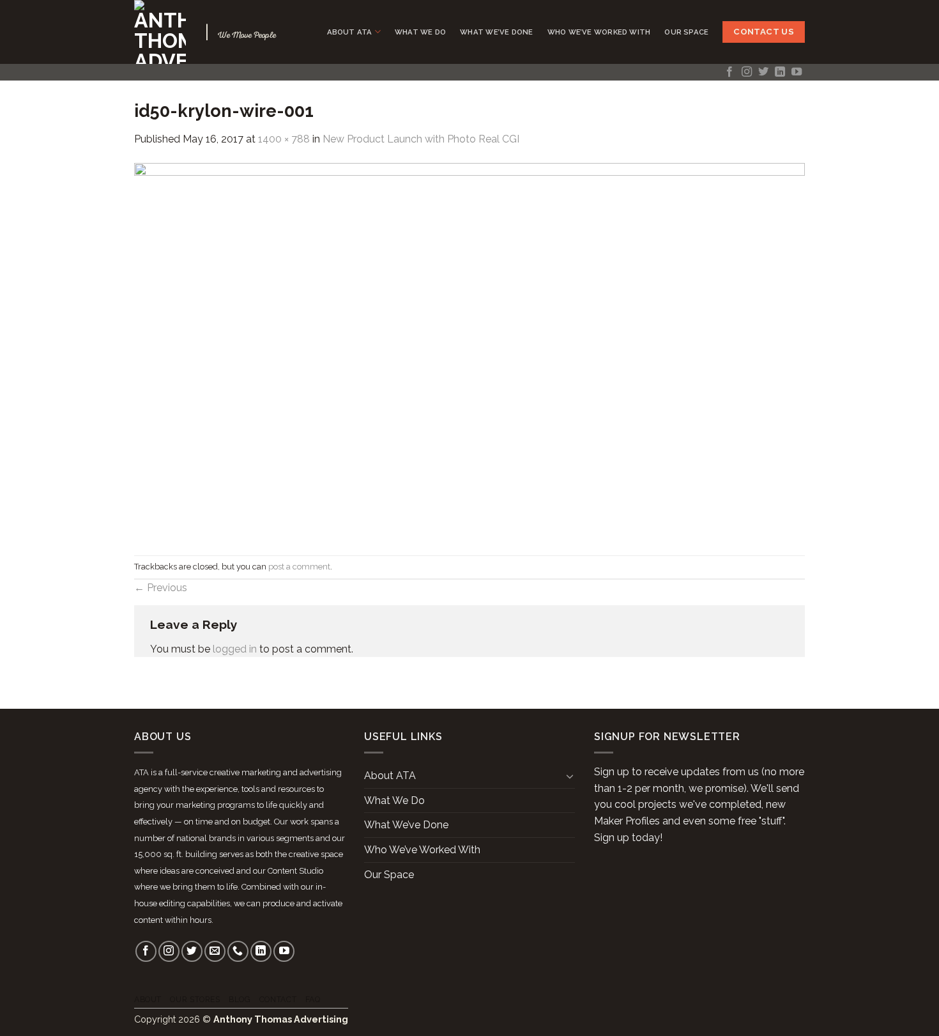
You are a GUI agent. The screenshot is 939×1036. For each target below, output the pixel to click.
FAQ (313, 999)
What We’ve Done (496, 31)
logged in (235, 649)
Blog (239, 999)
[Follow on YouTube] (796, 72)
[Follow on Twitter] (763, 72)
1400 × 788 (284, 139)
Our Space (686, 31)
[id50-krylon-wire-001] (469, 350)
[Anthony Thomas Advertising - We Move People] (160, 32)
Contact (277, 999)
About (148, 999)
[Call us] (237, 951)
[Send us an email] (214, 951)
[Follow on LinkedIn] (780, 72)
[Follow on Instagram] (747, 72)
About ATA (349, 31)
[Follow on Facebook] (729, 72)
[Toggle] (570, 776)
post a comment (299, 566)
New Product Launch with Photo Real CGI (421, 139)
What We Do (420, 31)
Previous (160, 588)
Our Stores (195, 999)
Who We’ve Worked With (599, 31)
